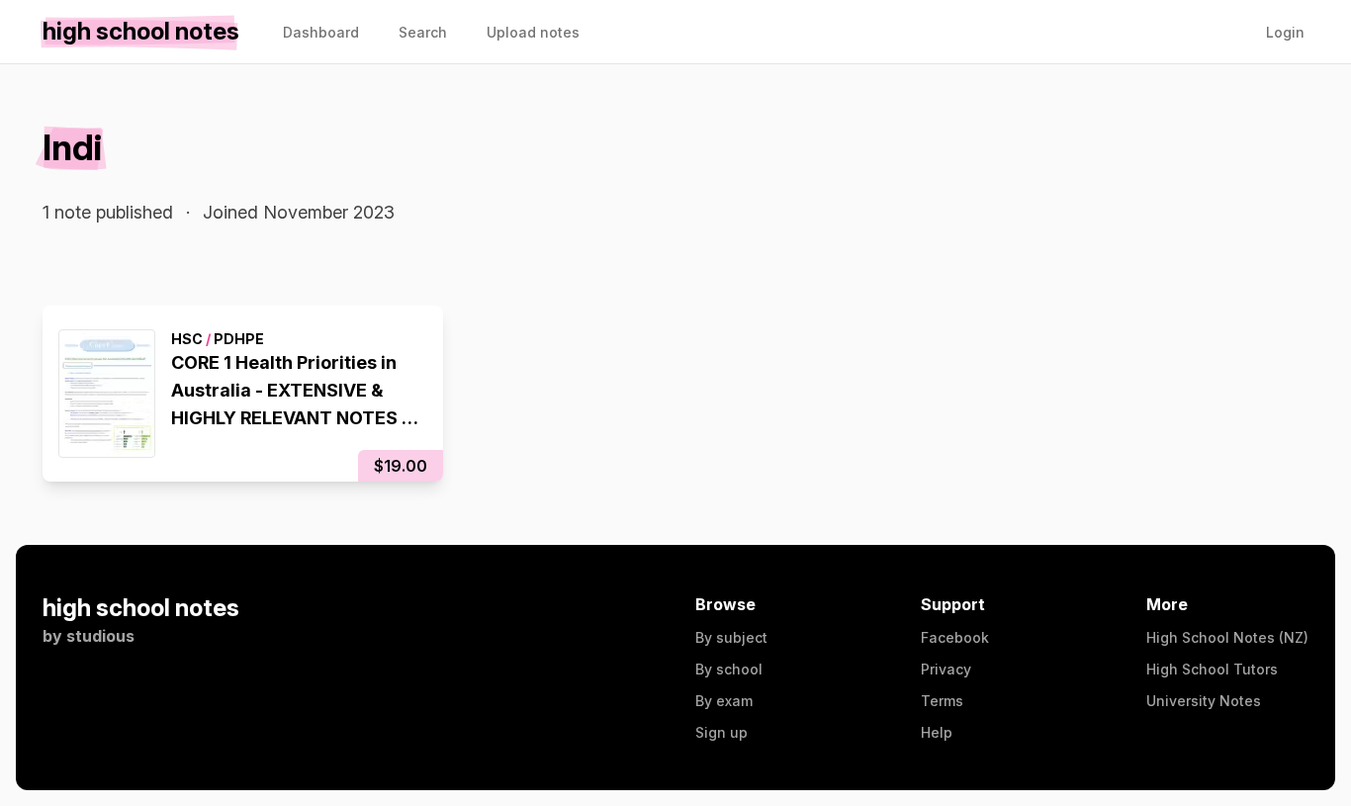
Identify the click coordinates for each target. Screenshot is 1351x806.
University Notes (1203, 700)
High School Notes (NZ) (1227, 637)
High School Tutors (1212, 669)
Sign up (721, 732)
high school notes (141, 607)
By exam (724, 700)
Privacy (946, 669)
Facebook (955, 637)
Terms (942, 700)
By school (729, 669)
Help (936, 732)
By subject (731, 637)
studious (100, 636)
